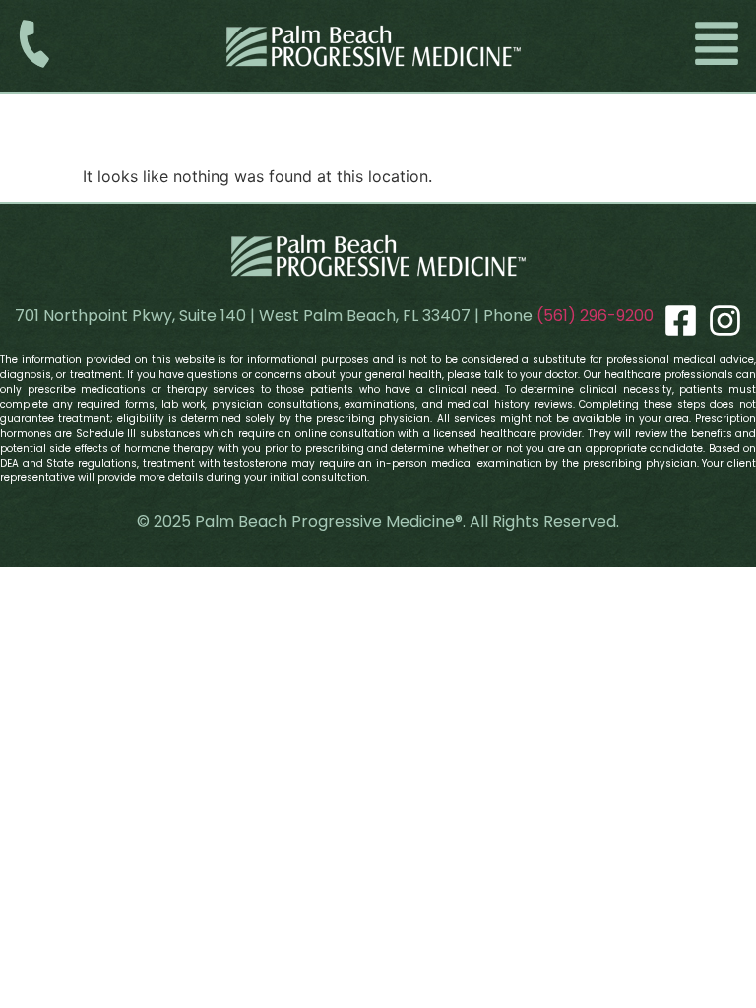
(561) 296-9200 (595, 315)
